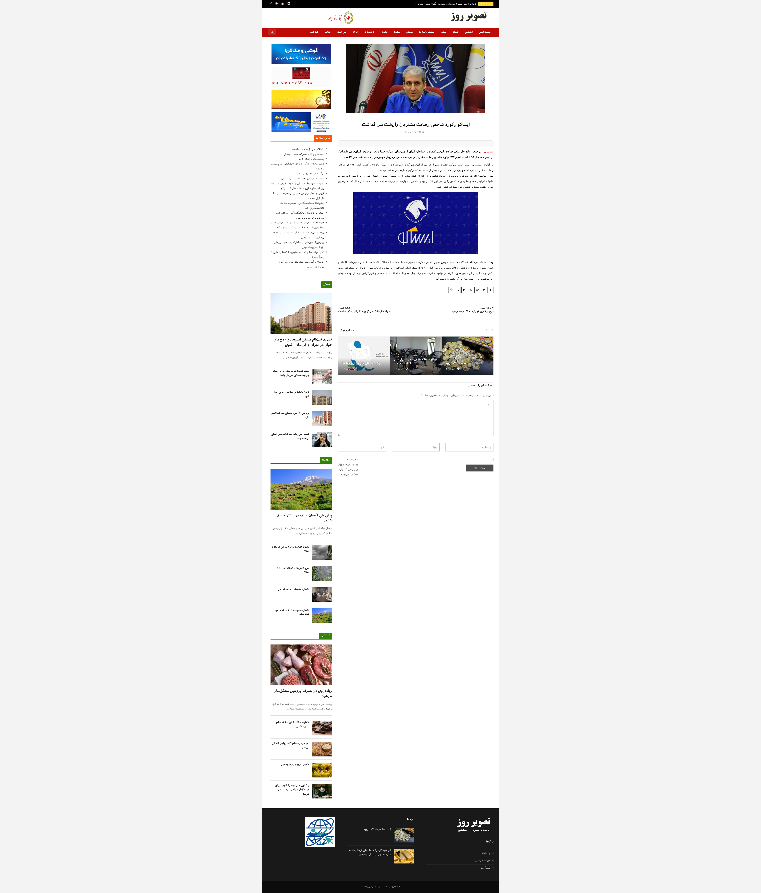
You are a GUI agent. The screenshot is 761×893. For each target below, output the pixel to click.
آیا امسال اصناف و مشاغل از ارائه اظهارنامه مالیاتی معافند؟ (449, 4)
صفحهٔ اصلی (484, 32)
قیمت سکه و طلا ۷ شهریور (459, 363)
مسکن (409, 32)
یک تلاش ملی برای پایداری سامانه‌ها (361, 363)
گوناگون (314, 32)
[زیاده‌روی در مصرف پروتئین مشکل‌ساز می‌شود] (301, 665)
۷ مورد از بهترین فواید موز (295, 764)
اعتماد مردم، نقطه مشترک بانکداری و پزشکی (303, 154)
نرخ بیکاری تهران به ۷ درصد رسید (472, 310)
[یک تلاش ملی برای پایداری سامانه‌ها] (364, 356)
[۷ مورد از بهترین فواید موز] (322, 770)
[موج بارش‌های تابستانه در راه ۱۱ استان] (322, 573)
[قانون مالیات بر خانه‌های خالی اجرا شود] (322, 397)
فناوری (384, 32)
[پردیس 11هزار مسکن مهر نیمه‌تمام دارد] (322, 418)
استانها (328, 32)
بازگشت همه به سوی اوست (311, 174)
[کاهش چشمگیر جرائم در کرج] (322, 594)
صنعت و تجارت (426, 32)
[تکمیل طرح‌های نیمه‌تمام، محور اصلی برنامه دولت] (322, 439)
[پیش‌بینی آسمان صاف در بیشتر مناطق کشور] (301, 489)
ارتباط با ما (485, 853)
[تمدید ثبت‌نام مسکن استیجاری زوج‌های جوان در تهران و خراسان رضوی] (301, 313)
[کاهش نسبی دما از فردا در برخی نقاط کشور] (322, 615)
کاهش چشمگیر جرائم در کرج (293, 589)
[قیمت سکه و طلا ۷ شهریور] (467, 356)
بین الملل (341, 32)
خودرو (443, 32)
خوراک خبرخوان (482, 861)
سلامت (396, 32)
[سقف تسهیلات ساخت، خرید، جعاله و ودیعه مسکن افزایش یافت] (322, 376)
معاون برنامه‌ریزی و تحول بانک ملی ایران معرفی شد (301, 179)
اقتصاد (456, 32)
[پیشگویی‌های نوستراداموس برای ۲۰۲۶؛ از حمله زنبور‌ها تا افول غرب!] (322, 791)
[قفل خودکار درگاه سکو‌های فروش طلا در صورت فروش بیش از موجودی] (404, 856)
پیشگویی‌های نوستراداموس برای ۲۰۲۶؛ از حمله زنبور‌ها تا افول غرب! (292, 790)
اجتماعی (469, 32)
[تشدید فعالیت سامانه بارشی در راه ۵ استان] (322, 552)
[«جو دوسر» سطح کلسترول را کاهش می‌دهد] (322, 749)
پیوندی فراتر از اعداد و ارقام (311, 159)
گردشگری (369, 32)
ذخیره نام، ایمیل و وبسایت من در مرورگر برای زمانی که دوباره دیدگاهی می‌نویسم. (348, 467)
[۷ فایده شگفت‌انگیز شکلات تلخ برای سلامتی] (322, 728)
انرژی (355, 32)
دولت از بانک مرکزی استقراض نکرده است (364, 310)
